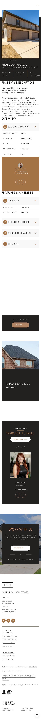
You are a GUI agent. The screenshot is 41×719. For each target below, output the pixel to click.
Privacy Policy (26, 710)
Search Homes (9, 642)
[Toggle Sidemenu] (37, 5)
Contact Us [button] (7, 646)
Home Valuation (10, 639)
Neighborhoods (10, 636)
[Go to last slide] (17, 182)
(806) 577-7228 (22, 171)
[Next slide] (23, 182)
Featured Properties (7, 632)
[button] (20, 548)
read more (10, 387)
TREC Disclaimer (6, 680)
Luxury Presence (7, 710)
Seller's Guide (9, 656)
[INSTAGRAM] (8, 621)
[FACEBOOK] (4, 621)
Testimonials (8, 659)
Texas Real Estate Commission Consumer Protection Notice (18, 675)
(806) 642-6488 (33, 667)
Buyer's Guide (8, 652)
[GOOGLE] (13, 621)
